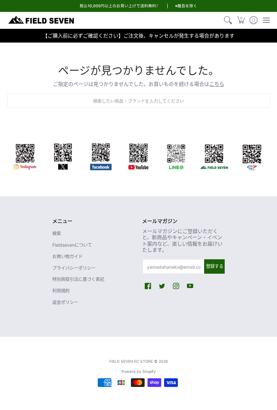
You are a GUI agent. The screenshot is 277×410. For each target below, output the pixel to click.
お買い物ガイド (67, 256)
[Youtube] (138, 155)
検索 (56, 233)
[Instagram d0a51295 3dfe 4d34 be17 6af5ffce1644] (25, 155)
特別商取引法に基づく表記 (78, 279)
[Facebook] (100, 155)
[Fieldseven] (214, 155)
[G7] (252, 155)
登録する (214, 266)
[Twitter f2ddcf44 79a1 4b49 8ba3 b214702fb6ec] (63, 155)
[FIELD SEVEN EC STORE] (41, 20)
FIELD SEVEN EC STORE (131, 361)
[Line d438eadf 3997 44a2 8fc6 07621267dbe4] (176, 155)
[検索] (228, 20)
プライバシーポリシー (74, 268)
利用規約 (61, 291)
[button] (240, 20)
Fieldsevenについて (72, 245)
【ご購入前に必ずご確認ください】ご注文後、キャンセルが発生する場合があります (138, 35)
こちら (216, 84)
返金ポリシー (65, 302)
